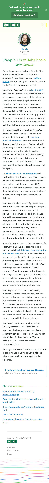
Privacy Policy (13, 450)
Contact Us (11, 447)
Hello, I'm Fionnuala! (13, 414)
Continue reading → (24, 15)
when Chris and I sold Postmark (21, 173)
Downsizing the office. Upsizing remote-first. (22, 421)
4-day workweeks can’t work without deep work (23, 408)
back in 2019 (37, 89)
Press (9, 454)
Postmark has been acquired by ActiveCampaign (18, 393)
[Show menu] (44, 25)
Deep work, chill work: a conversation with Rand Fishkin (23, 400)
